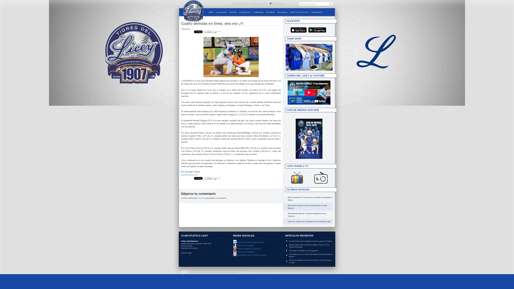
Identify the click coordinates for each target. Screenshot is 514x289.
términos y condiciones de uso (250, 272)
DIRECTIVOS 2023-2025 (299, 12)
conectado (201, 198)
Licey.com (193, 10)
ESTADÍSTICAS (245, 12)
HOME (210, 12)
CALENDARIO (221, 12)
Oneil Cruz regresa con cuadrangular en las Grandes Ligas (309, 222)
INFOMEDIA (270, 12)
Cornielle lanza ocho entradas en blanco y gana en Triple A (310, 241)
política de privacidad (274, 272)
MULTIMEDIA (282, 12)
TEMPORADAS (316, 12)
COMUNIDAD (258, 12)
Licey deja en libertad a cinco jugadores (303, 250)
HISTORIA (233, 12)
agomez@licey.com (189, 175)
